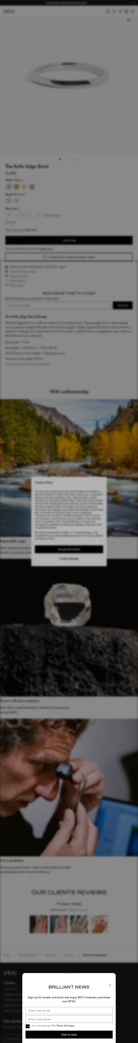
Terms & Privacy (65, 1025)
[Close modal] (69, 521)
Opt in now (69, 1034)
